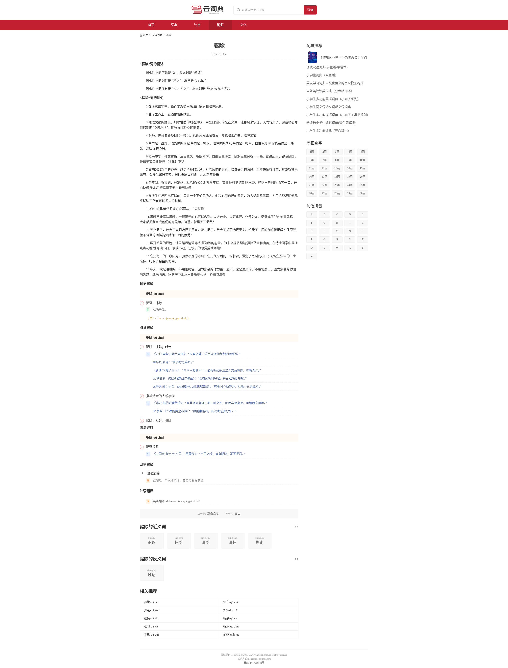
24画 (350, 185)
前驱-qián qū (231, 634)
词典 (174, 25)
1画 (312, 151)
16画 (312, 176)
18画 (337, 176)
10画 (362, 160)
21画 (312, 185)
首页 (151, 25)
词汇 (220, 25)
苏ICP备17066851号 (254, 662)
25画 (362, 185)
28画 (337, 193)
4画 (350, 151)
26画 (312, 193)
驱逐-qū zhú (231, 626)
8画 (337, 160)
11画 (312, 168)
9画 (350, 160)
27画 (324, 193)
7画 (324, 160)
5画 (363, 151)
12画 (324, 168)
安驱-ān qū (230, 610)
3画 (337, 151)
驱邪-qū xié (151, 626)
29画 (350, 193)
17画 (324, 176)
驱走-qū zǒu (151, 610)
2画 (324, 151)
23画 (337, 185)
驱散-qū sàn (230, 618)
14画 (350, 168)
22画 (324, 185)
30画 (362, 193)
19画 (350, 176)
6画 (312, 160)
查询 (310, 10)
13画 (337, 168)
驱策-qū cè (151, 602)
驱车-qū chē (231, 602)
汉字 (197, 25)
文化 (243, 25)
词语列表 (157, 35)
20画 (362, 176)
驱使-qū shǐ (151, 618)
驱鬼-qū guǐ (151, 634)
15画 (362, 168)
